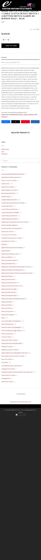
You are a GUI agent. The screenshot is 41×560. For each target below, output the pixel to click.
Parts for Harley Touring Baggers (11, 327)
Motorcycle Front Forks (8, 279)
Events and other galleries (9, 225)
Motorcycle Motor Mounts (9, 295)
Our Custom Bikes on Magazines (11, 321)
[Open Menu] (33, 5)
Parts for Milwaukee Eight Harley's (11, 330)
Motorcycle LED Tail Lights (9, 289)
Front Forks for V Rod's (8, 241)
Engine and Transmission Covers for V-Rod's (14, 222)
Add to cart (11, 45)
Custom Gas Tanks (7, 206)
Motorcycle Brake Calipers (9, 260)
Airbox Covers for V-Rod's (9, 180)
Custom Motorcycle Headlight (10, 212)
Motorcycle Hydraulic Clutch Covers (12, 286)
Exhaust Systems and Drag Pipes (11, 228)
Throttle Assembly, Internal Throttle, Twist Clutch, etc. (17, 372)
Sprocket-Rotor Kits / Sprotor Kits (11, 366)
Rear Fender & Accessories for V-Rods (12, 356)
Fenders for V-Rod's (7, 231)
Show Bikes (4, 362)
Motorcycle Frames (7, 276)
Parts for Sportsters (7, 334)
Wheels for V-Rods (7, 381)
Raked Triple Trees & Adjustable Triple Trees (14, 353)
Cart (2, 151)
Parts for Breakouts (7, 324)
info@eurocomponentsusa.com (20, 402)
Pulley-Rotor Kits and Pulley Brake (11, 343)
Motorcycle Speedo (7, 311)
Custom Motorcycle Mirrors (9, 215)
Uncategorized (5, 378)
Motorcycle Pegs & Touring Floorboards (13, 298)
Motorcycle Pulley (6, 302)
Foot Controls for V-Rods (8, 235)
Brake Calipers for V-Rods (9, 190)
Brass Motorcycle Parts (8, 193)
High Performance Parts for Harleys (12, 247)
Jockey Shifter (5, 251)
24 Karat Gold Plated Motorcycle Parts (12, 174)
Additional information (10, 62)
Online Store (5, 149)
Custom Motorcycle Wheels (9, 219)
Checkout (4, 154)
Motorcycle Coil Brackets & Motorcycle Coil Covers (16, 267)
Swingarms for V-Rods (8, 369)
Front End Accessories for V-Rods (11, 238)
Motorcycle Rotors (6, 308)
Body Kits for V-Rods (7, 187)
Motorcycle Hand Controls (9, 283)
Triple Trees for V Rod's (8, 375)
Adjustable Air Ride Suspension (10, 177)
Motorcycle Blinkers (7, 257)
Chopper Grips (5, 196)
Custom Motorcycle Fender (9, 209)
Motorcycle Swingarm (7, 314)
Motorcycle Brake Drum (8, 263)
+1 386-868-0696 (20, 394)
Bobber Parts (5, 184)
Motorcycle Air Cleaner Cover (10, 254)
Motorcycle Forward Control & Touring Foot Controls (16, 273)
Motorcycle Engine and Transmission (12, 270)
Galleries (4, 244)
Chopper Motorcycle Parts (9, 200)
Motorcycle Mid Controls (8, 292)
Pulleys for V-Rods (6, 346)
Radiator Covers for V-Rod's (9, 350)
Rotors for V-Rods (6, 359)
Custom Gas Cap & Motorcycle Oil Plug (12, 203)
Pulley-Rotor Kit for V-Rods (9, 340)
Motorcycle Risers (6, 305)
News (3, 318)
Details (4, 57)
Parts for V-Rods (6, 337)
